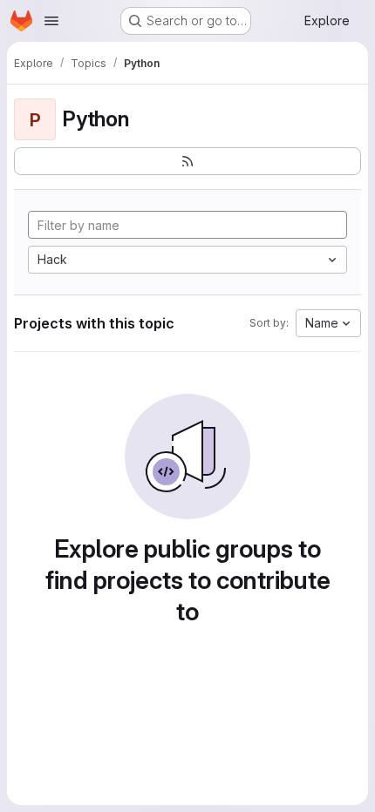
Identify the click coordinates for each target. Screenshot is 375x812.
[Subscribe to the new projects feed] (187, 161)
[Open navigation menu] (51, 21)
